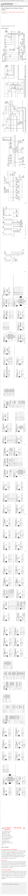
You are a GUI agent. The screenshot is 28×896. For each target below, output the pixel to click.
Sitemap (18, 0)
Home (2, 0)
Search (22, 0)
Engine (14, 12)
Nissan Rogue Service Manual (6, 12)
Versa (8, 0)
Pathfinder (12, 0)
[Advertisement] (14, 20)
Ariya (5, 0)
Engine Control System (20, 12)
